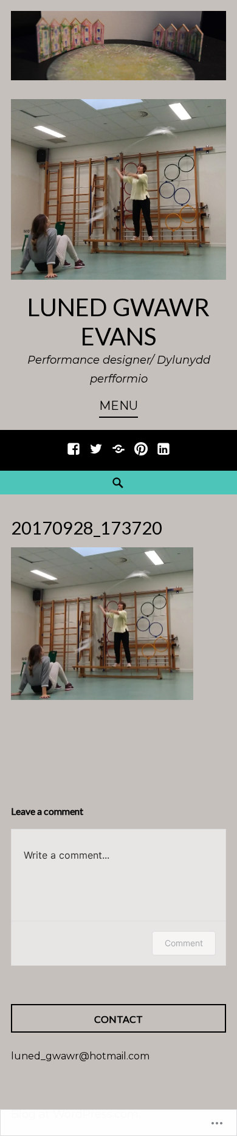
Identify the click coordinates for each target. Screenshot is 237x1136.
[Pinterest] (141, 455)
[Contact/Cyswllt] (118, 455)
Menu (118, 405)
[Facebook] (73, 455)
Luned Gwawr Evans (118, 322)
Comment (184, 943)
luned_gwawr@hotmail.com (80, 1056)
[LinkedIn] (163, 455)
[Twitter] (96, 455)
